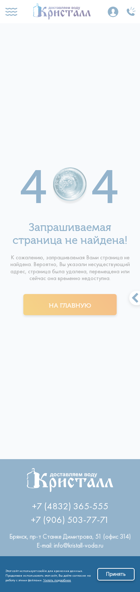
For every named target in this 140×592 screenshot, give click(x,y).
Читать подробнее (57, 579)
